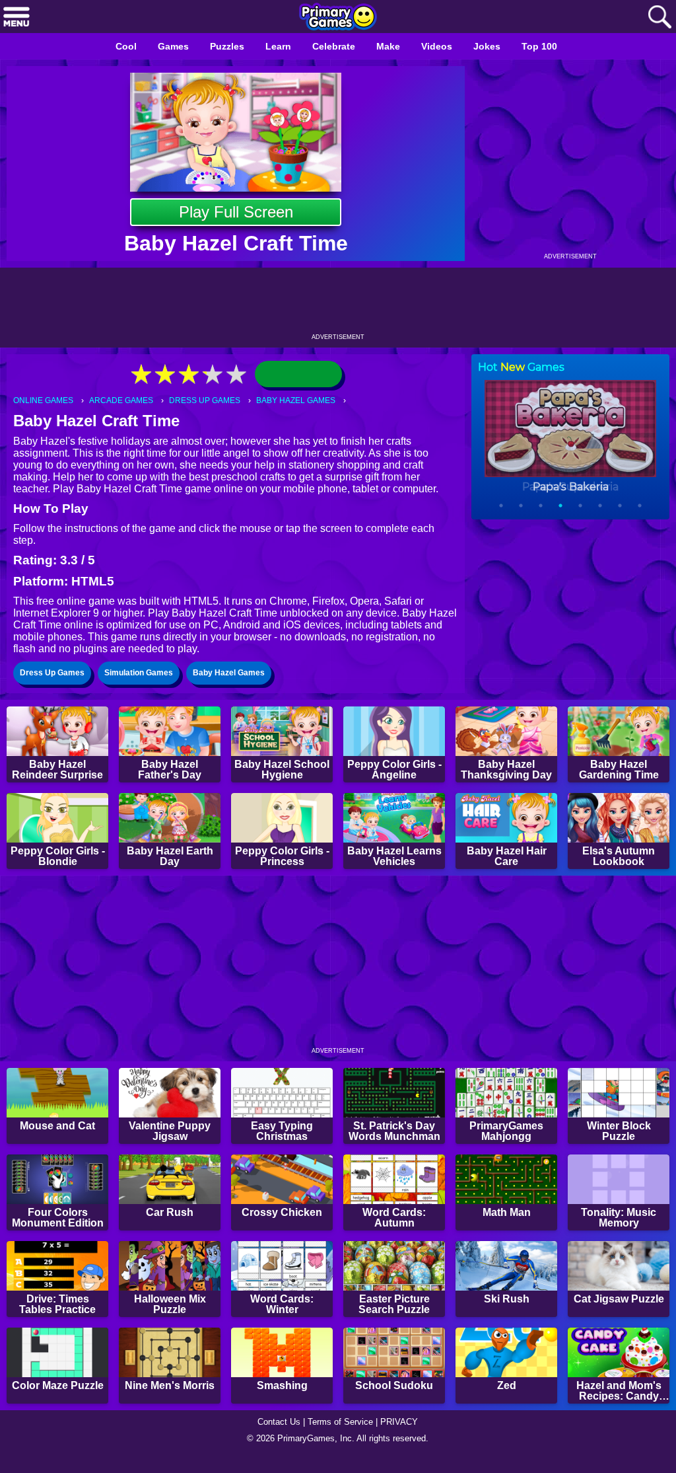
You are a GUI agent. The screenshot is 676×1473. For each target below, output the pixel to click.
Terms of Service (342, 1437)
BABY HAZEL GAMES (305, 401)
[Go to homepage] (338, 18)
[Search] (659, 17)
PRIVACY (404, 1437)
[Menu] (16, 17)
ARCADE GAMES (125, 401)
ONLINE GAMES (45, 401)
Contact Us (275, 1437)
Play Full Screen (236, 212)
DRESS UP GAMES (211, 401)
